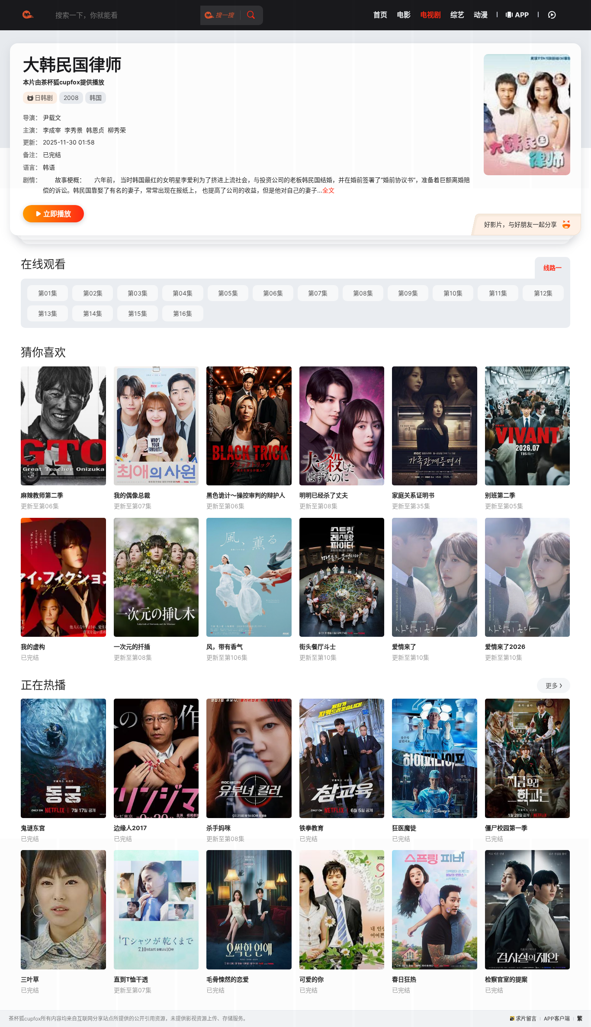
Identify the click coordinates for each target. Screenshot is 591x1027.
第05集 (228, 293)
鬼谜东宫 (33, 827)
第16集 (182, 313)
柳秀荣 (117, 130)
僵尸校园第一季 (506, 827)
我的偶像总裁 (132, 495)
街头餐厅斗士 (317, 646)
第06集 (273, 293)
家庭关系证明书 (413, 495)
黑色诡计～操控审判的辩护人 (245, 495)
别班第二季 (500, 495)
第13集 (47, 313)
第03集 (138, 293)
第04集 (183, 293)
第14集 (92, 313)
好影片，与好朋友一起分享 (520, 224)
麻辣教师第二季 (42, 495)
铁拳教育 (311, 827)
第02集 (93, 293)
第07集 (318, 293)
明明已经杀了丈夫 (323, 495)
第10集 (453, 293)
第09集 (408, 293)
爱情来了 (404, 646)
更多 (552, 685)
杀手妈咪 (218, 827)
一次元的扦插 (132, 646)
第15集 (137, 313)
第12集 (543, 293)
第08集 (363, 293)
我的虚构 (33, 646)
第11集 (498, 293)
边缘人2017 (130, 827)
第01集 (47, 293)
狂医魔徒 (404, 827)
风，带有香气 (224, 646)
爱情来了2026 (505, 646)
